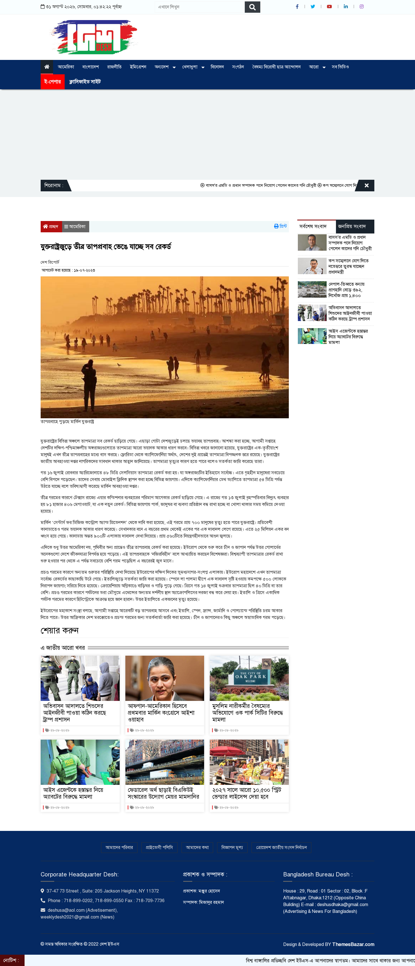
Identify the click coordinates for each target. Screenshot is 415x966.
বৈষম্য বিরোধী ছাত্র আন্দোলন (276, 67)
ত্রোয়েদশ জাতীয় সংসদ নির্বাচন (281, 847)
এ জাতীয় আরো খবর (63, 647)
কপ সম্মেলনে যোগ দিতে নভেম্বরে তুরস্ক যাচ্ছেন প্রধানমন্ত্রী (337, 185)
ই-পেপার (52, 82)
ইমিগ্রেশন (138, 67)
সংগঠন (238, 67)
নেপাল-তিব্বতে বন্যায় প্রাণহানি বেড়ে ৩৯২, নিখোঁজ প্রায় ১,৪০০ (346, 289)
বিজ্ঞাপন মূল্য (232, 847)
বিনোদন (217, 67)
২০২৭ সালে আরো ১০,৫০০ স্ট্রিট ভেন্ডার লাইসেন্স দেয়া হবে (246, 793)
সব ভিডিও (340, 67)
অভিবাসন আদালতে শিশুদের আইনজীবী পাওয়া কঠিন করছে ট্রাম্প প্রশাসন (74, 713)
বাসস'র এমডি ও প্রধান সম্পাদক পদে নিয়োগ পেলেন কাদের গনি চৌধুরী (231, 185)
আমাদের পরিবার (119, 847)
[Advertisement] (207, 134)
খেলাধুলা (190, 67)
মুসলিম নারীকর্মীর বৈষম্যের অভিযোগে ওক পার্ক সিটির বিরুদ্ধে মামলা (247, 713)
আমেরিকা (66, 67)
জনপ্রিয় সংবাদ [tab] (352, 226)
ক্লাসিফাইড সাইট (85, 82)
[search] (252, 7)
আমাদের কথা (197, 847)
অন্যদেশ (162, 67)
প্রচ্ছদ (53, 226)
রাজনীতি (114, 67)
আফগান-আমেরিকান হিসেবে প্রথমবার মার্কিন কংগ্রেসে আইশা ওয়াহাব (161, 713)
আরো (314, 67)
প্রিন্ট (283, 226)
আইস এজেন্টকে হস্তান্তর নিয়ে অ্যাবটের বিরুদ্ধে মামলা (73, 793)
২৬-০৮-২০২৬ (59, 730)
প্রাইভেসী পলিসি (159, 847)
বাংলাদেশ (90, 67)
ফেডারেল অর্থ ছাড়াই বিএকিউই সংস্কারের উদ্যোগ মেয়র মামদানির (163, 793)
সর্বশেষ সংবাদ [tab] (313, 226)
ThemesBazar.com (353, 944)
